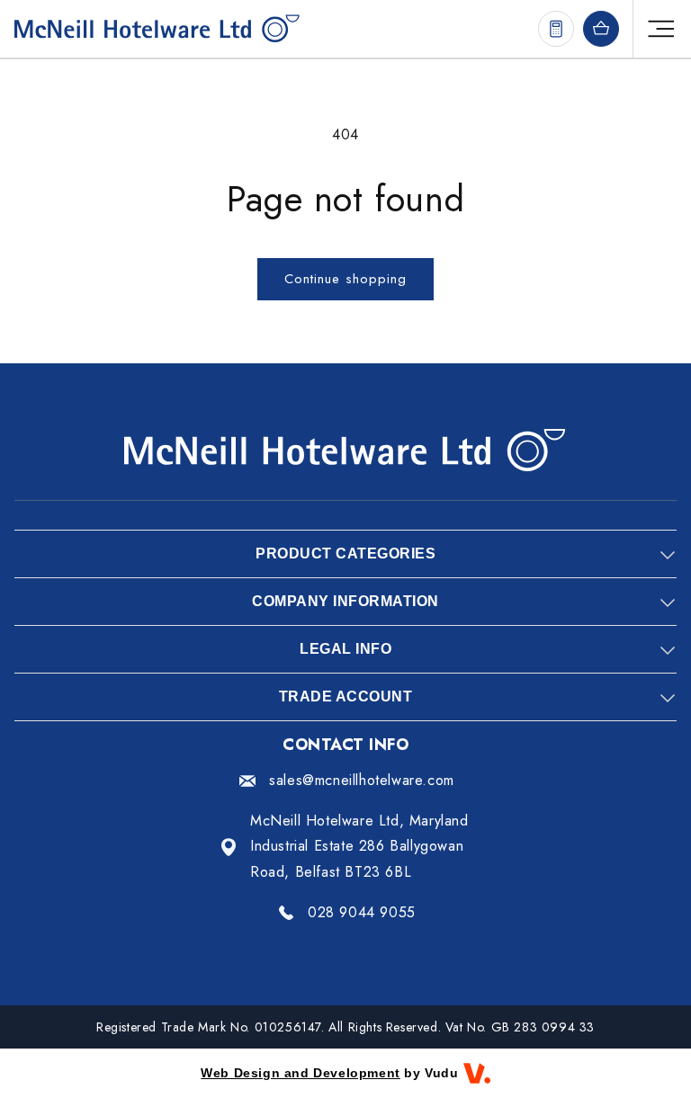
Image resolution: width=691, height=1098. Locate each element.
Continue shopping (345, 279)
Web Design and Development (300, 1073)
